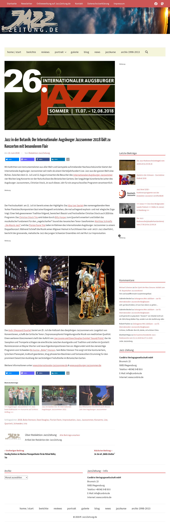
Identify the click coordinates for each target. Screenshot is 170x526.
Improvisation (68, 419)
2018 (20, 419)
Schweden (18, 423)
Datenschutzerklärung (98, 3)
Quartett (9, 423)
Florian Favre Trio (37, 225)
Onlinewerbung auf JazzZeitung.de (54, 3)
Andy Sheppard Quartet (19, 330)
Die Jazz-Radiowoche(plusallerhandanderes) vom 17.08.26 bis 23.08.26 (150, 221)
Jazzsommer (87, 419)
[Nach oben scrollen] (165, 521)
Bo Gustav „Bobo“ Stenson (42, 350)
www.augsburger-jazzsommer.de (85, 365)
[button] (12, 159)
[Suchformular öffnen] (146, 52)
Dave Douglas (43, 419)
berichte (31, 52)
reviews (45, 52)
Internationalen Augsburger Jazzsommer (92, 174)
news (97, 52)
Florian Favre (55, 419)
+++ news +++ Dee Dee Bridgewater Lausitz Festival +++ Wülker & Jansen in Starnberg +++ (150, 207)
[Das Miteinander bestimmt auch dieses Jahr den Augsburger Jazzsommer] (96, 395)
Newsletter (26, 3)
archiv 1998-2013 (130, 52)
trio (25, 423)
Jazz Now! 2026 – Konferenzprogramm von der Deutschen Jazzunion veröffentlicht (150, 192)
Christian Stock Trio (28, 217)
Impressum (119, 3)
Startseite (12, 3)
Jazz (78, 419)
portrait (59, 52)
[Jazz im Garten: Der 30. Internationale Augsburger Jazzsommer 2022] (59, 395)
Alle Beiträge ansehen (70, 435)
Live (105, 419)
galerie (74, 52)
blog (86, 52)
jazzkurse (110, 52)
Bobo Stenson (29, 419)
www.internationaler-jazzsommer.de (50, 365)
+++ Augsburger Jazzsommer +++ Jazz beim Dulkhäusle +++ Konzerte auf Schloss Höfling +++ (21, 409)
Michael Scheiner (125, 287)
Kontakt (79, 3)
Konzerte (98, 419)
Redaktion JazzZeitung (39, 153)
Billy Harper (60, 217)
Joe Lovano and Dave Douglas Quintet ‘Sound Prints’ (79, 338)
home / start (14, 52)
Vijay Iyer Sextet (75, 205)
